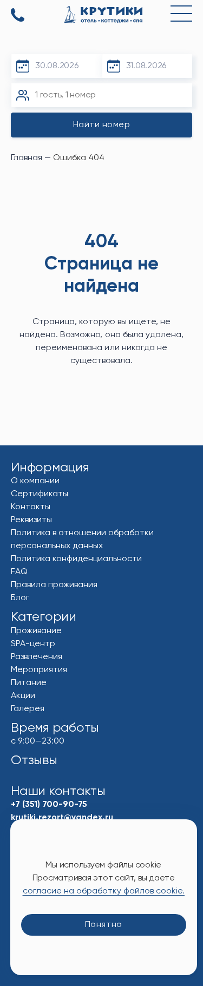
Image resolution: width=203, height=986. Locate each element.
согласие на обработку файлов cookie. (104, 891)
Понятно (103, 925)
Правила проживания (54, 585)
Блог (20, 598)
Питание (29, 683)
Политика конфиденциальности (76, 559)
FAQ (19, 572)
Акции (23, 696)
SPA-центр (33, 644)
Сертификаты (39, 494)
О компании (35, 481)
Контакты (30, 507)
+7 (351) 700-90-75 (17, 15)
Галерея (27, 709)
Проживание (36, 631)
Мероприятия (39, 670)
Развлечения (36, 657)
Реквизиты (31, 520)
